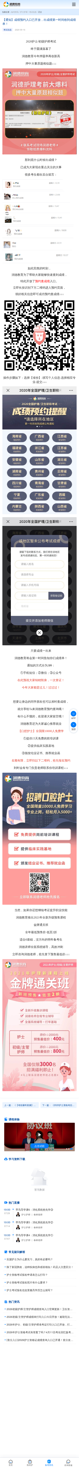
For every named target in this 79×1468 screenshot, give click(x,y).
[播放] (39, 1135)
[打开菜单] (72, 4)
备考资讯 (15, 12)
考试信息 (33, 12)
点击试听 (39, 1146)
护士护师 (24, 12)
